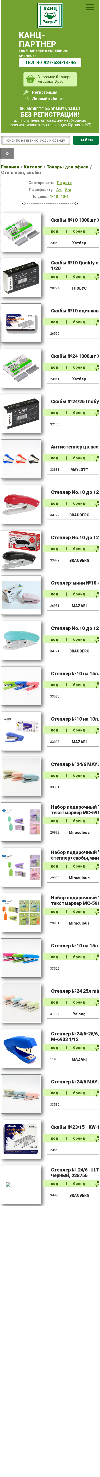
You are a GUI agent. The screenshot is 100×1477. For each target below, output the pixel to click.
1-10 (54, 196)
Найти (86, 140)
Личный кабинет (48, 99)
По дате (64, 183)
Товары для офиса (68, 166)
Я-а (68, 190)
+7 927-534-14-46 (56, 62)
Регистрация (44, 92)
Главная (10, 166)
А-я (59, 190)
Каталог (33, 166)
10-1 (65, 196)
